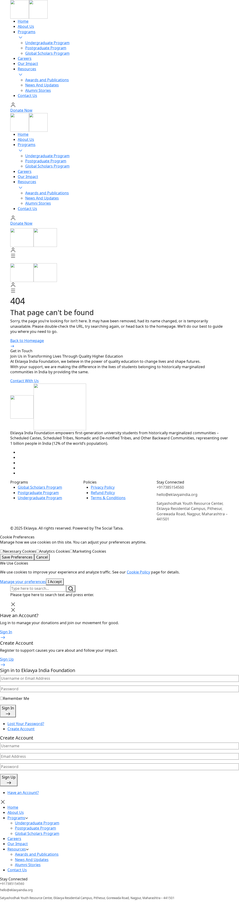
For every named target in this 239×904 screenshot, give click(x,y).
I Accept (55, 581)
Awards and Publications (47, 79)
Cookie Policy (138, 572)
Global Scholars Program (47, 53)
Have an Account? (23, 792)
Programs (26, 31)
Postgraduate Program (45, 47)
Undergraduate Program (47, 42)
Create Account (21, 728)
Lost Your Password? (25, 723)
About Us (26, 26)
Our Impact (28, 63)
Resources (27, 68)
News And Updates (42, 85)
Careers (25, 58)
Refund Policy (103, 492)
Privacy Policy (103, 487)
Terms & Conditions (108, 497)
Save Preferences (17, 557)
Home (23, 21)
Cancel (42, 557)
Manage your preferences (23, 581)
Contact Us (27, 95)
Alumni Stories (38, 90)
